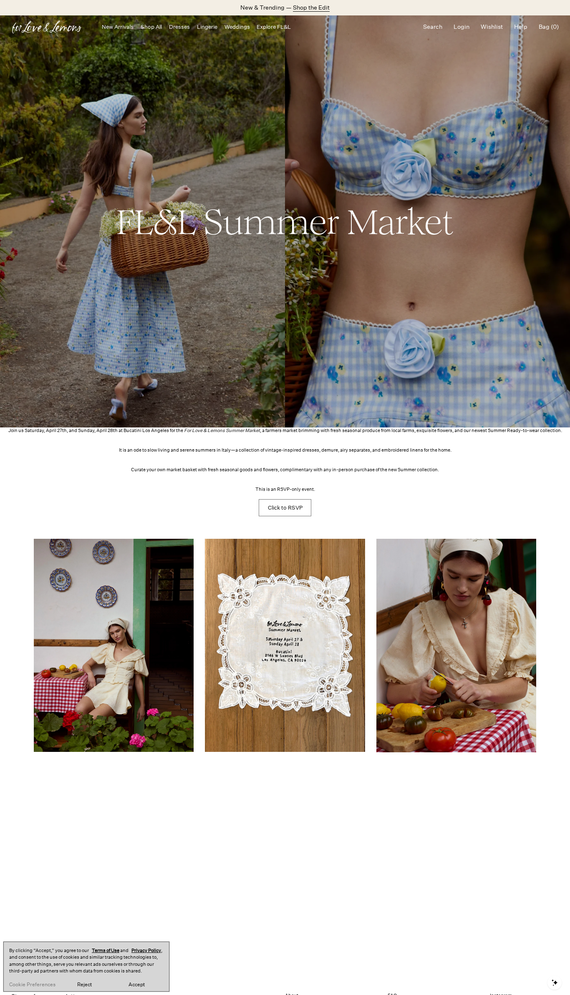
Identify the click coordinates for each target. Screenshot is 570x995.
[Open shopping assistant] (554, 983)
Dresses (179, 26)
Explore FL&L (274, 26)
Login (461, 26)
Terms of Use (105, 950)
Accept (137, 984)
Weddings (237, 26)
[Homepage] (51, 27)
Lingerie (207, 26)
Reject (84, 984)
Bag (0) (549, 26)
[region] (86, 966)
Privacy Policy (146, 950)
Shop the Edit (311, 7)
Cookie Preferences (32, 984)
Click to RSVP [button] (285, 507)
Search (432, 26)
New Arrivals (118, 26)
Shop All (151, 26)
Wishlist (492, 26)
